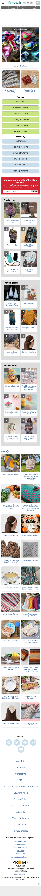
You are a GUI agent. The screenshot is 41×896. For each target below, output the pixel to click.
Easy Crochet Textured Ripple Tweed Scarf (11, 561)
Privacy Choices (20, 831)
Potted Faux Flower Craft (29, 413)
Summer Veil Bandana (11, 723)
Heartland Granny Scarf (29, 246)
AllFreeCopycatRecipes (20, 857)
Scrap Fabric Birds (20, 66)
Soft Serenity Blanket (10, 475)
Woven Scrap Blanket (10, 614)
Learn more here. (20, 874)
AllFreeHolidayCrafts (21, 848)
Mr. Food (20, 851)
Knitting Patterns (20, 171)
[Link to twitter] (17, 742)
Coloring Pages (21, 165)
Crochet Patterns (20, 125)
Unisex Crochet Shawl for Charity (11, 91)
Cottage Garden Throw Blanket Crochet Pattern (30, 588)
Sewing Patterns (20, 153)
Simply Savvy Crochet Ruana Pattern (29, 438)
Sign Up (34, 191)
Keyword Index (20, 793)
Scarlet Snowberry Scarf (12, 221)
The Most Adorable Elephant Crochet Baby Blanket (29, 387)
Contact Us (20, 774)
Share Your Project (20, 805)
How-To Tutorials (21, 159)
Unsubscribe (20, 824)
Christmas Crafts (20, 113)
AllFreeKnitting (20, 844)
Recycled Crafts (20, 107)
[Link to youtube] (21, 749)
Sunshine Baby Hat (12, 386)
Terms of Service (20, 818)
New (3, 451)
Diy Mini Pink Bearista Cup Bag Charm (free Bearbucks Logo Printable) (30, 477)
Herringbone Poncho (29, 328)
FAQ (21, 780)
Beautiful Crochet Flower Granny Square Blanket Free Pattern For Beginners (30, 507)
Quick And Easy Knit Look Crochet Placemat (10, 697)
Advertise (20, 767)
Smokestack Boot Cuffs (29, 221)
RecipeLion (20, 854)
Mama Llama (29, 303)
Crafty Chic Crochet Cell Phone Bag (12, 270)
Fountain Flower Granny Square (29, 91)
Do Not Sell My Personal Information (20, 786)
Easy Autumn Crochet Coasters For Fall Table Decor (11, 506)
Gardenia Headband (29, 352)
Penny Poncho (12, 245)
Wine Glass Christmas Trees (12, 304)
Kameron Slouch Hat (12, 353)
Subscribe (20, 812)
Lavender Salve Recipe (11, 587)
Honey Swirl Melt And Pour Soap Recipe (30, 642)
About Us (20, 761)
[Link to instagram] (33, 742)
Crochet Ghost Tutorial (30, 535)
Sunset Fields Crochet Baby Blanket (30, 615)
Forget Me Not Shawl (29, 270)
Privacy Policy (18, 187)
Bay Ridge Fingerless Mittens (30, 724)
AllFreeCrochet (20, 841)
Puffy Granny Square (30, 560)
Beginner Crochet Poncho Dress (12, 328)
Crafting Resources (20, 119)
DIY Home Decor (20, 131)
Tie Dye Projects (20, 147)
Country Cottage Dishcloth (30, 697)
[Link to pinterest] (25, 742)
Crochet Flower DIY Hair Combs (12, 413)
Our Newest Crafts (20, 101)
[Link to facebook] (9, 742)
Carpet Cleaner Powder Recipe (11, 668)
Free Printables (20, 141)
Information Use (29, 187)
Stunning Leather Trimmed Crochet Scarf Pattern (12, 438)
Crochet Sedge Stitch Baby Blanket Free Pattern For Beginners (30, 669)
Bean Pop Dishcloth (11, 641)
